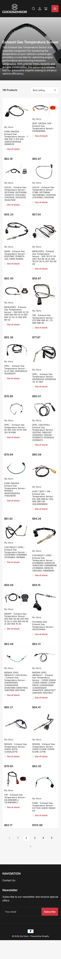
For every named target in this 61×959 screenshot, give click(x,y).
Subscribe (49, 911)
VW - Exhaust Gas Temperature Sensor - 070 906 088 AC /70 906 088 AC (43, 319)
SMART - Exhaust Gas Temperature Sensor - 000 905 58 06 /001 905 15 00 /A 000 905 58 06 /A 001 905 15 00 (16, 618)
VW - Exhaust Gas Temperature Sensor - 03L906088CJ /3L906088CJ (15, 798)
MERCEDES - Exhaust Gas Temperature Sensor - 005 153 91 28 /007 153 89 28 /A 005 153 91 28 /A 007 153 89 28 (44, 257)
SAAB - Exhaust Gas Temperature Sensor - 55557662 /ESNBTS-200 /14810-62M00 (15, 255)
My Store (8, 127)
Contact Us (8, 880)
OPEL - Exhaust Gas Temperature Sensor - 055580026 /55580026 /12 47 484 (44, 378)
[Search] (33, 8)
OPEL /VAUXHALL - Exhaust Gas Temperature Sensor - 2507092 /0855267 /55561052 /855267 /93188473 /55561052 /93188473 (43, 432)
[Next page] (30, 846)
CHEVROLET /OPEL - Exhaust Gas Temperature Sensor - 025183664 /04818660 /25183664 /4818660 (15, 552)
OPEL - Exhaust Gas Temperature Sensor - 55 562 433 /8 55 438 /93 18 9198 (15, 428)
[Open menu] (55, 8)
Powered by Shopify (39, 936)
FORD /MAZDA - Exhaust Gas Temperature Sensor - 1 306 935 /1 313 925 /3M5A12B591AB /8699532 (16, 137)
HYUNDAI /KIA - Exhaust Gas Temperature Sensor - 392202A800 (43, 626)
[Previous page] (9, 837)
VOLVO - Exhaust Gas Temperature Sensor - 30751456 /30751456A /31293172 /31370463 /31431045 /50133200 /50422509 (15, 193)
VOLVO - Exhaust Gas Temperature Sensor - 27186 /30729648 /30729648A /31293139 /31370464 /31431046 (44, 192)
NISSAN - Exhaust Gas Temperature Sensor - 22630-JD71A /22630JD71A (15, 748)
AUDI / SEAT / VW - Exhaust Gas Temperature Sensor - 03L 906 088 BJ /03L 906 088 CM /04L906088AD (43, 497)
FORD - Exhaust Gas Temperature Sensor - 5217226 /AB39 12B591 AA (43, 807)
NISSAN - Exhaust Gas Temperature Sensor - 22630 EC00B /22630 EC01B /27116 (43, 748)
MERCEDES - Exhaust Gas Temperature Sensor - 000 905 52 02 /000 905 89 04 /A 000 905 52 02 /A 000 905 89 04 (16, 313)
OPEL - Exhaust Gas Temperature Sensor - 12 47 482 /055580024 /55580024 (15, 370)
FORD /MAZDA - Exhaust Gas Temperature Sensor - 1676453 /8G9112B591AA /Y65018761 (15, 489)
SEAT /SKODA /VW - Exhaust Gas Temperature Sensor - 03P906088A (43, 127)
